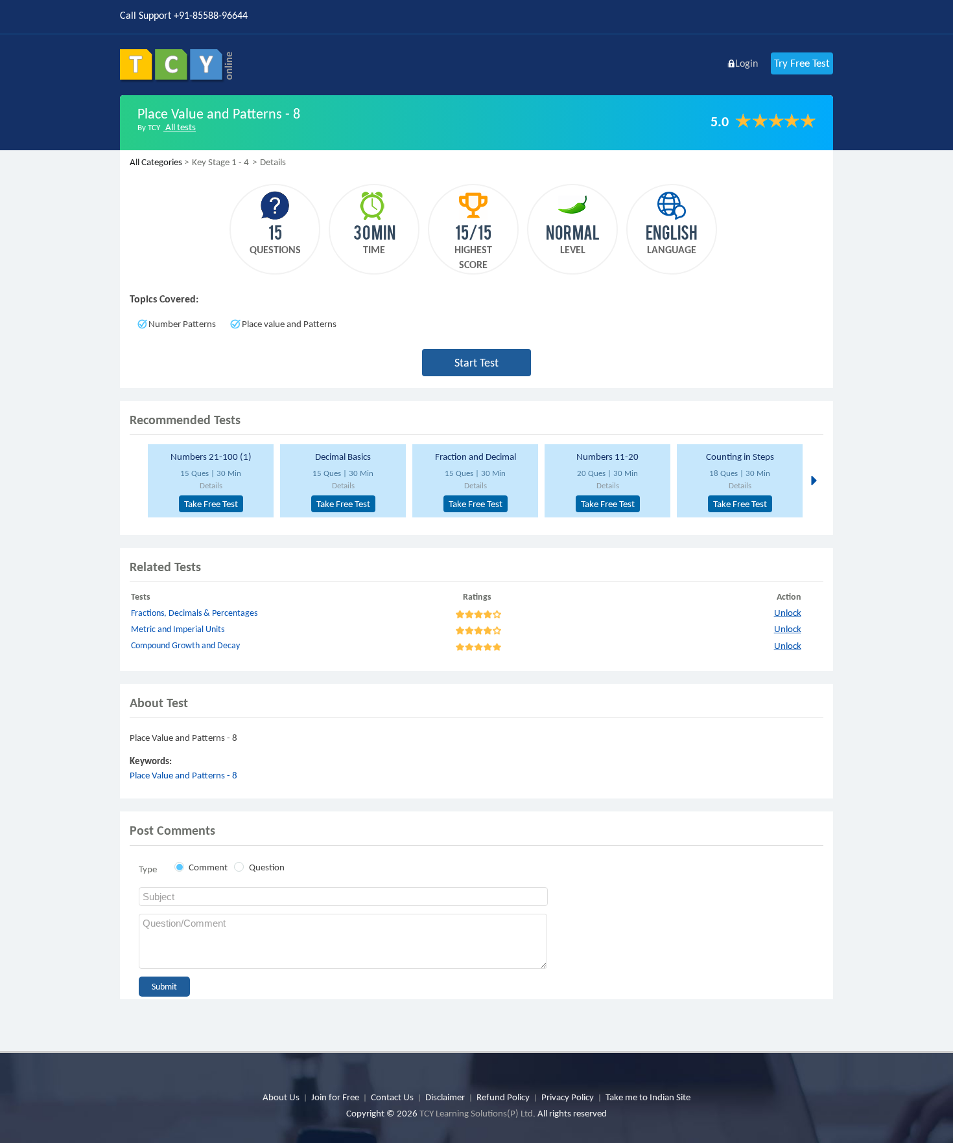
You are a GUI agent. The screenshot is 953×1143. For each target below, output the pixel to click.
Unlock (787, 612)
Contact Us (392, 1097)
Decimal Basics (343, 456)
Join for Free (335, 1097)
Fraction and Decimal (475, 456)
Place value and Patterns (289, 324)
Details (211, 485)
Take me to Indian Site (648, 1097)
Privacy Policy (567, 1097)
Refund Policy (503, 1097)
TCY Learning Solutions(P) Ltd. (477, 1113)
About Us (281, 1097)
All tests (179, 127)
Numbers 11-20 (607, 456)
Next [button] (812, 480)
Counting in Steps (740, 456)
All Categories (156, 162)
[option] (209, 481)
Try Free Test (802, 63)
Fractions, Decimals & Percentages (194, 612)
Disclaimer (445, 1097)
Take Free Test (211, 504)
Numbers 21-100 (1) (211, 456)
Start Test (476, 363)
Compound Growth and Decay (185, 645)
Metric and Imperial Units (177, 629)
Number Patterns (182, 324)
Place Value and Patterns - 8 (183, 775)
